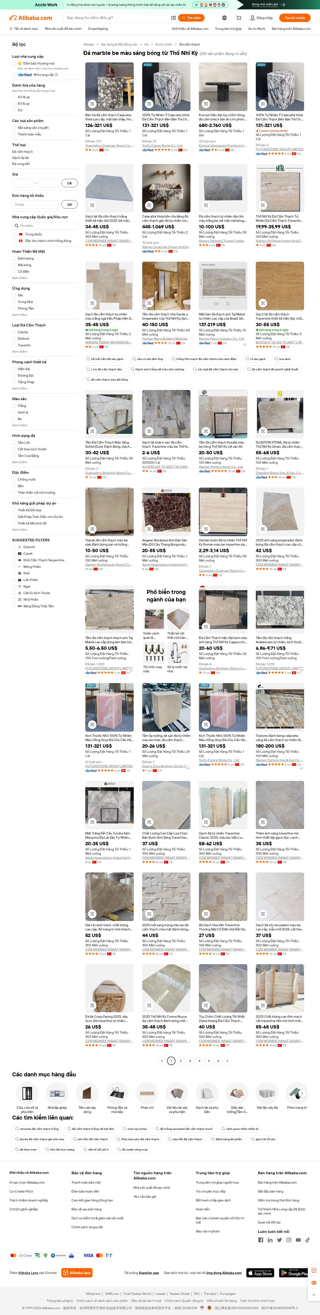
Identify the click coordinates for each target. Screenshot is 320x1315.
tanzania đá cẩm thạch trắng (39, 1129)
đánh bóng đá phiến (229, 1139)
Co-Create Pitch (21, 1191)
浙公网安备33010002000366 (236, 1308)
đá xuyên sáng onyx (135, 1149)
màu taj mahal (137, 1129)
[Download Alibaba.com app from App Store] (260, 1272)
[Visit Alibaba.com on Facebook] (261, 1240)
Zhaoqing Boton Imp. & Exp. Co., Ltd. (280, 473)
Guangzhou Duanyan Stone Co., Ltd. (109, 145)
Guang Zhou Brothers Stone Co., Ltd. (166, 766)
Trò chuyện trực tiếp (211, 1191)
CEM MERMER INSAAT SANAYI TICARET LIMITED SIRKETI (109, 241)
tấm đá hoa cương (62, 1149)
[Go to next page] (227, 1061)
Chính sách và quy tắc (87, 1227)
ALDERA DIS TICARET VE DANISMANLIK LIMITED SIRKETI (166, 467)
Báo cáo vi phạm (208, 1231)
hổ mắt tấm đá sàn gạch (107, 359)
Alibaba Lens (28, 1273)
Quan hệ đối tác (269, 1222)
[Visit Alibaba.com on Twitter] (279, 1240)
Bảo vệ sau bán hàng (86, 1209)
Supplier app (149, 1273)
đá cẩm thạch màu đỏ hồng (109, 379)
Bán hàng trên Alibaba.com (277, 1182)
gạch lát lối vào (265, 1139)
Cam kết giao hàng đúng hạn (92, 1200)
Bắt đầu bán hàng (270, 1191)
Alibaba (88, 44)
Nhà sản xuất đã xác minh (152, 1187)
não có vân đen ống (150, 359)
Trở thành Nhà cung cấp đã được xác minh (282, 1211)
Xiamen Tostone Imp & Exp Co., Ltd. (280, 760)
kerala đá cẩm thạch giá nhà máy (42, 1139)
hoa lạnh (284, 359)
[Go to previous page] (162, 1061)
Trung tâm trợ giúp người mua (217, 1182)
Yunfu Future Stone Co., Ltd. (162, 145)
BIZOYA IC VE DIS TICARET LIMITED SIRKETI (280, 342)
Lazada (160, 1294)
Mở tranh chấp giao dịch (213, 1200)
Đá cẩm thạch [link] (189, 44)
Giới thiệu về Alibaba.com (29, 1172)
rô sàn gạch (258, 359)
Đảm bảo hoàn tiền (85, 1191)
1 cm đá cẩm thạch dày (106, 369)
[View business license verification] (202, 1308)
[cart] (239, 18)
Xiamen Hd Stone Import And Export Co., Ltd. (280, 241)
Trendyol (210, 1294)
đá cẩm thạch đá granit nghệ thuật (275, 369)
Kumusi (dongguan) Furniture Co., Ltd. (223, 145)
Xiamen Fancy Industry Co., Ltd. (221, 338)
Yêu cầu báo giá (145, 1196)
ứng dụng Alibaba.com (224, 1273)
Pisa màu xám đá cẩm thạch (140, 1139)
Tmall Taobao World (137, 1294)
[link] (314, 1270)
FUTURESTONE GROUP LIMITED (279, 149)
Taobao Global (179, 1294)
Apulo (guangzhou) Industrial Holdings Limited (166, 564)
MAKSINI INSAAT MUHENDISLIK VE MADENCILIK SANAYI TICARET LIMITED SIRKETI (109, 342)
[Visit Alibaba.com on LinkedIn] (270, 1240)
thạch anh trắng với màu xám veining (159, 369)
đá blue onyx (28, 1149)
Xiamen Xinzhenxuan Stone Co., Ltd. (109, 564)
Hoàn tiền (203, 1209)
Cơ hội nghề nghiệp (23, 1209)
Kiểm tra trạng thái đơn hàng (278, 1200)
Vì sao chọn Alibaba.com (27, 1182)
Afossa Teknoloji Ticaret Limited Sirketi (223, 241)
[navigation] (45, 553)
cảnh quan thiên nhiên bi (242, 1129)
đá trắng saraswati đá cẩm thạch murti (186, 1129)
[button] (173, 18)
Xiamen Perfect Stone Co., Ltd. (221, 467)
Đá (147, 44)
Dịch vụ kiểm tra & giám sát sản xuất (97, 1218)
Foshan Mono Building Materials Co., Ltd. (166, 338)
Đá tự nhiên (164, 44)
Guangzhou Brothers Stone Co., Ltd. (109, 473)
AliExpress (93, 1294)
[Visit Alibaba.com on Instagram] (289, 1240)
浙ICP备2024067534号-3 (279, 1308)
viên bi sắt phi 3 (98, 1149)
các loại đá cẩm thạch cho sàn (218, 369)
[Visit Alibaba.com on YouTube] (298, 1240)
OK (69, 183)
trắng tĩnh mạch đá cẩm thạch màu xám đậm (206, 359)
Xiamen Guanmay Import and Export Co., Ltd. (166, 247)
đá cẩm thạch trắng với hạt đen (93, 1129)
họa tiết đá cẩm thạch (187, 1139)
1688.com (112, 1294)
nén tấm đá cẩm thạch (93, 1139)
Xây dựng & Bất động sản (119, 44)
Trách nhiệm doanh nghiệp (28, 1200)
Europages (228, 1294)
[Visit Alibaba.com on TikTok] (307, 1240)
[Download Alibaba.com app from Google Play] (295, 1272)
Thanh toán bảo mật (86, 1182)
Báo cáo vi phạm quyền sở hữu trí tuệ (220, 1220)
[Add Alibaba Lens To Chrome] (77, 1272)
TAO (196, 1294)
